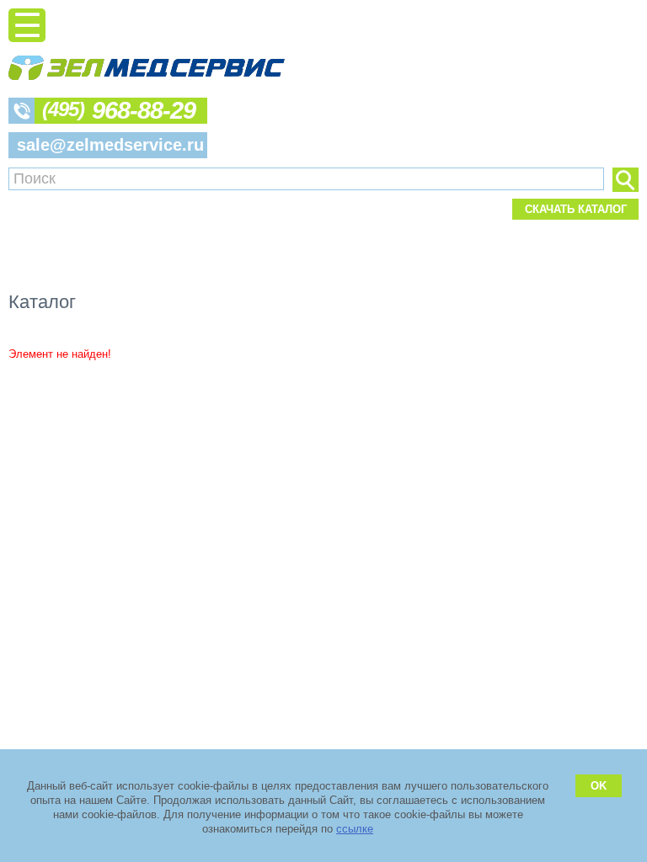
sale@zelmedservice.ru (110, 145)
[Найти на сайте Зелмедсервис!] (625, 180)
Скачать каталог (576, 209)
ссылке (354, 828)
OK (599, 786)
